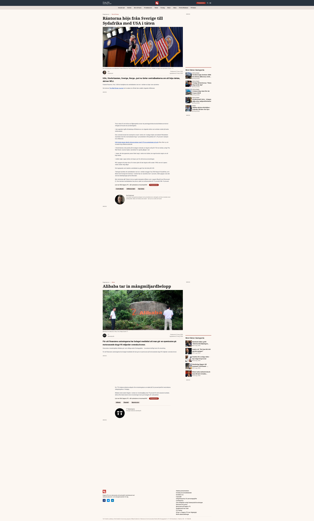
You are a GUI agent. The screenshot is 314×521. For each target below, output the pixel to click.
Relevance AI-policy (181, 504)
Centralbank (119, 189)
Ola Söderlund (130, 195)
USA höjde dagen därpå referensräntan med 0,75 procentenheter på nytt (136, 142)
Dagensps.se (106, 14)
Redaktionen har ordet (182, 508)
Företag (163, 7)
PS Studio (193, 7)
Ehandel (126, 402)
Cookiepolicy (179, 500)
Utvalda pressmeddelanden (184, 493)
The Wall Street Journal (116, 88)
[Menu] (210, 3)
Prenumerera (201, 3)
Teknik (156, 7)
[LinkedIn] (112, 500)
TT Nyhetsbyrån (130, 409)
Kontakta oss (179, 494)
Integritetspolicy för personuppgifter (186, 498)
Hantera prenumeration (182, 491)
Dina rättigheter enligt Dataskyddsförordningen (189, 502)
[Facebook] (104, 500)
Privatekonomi (148, 7)
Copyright (178, 496)
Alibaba (118, 402)
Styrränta (141, 189)
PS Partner (179, 510)
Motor (169, 7)
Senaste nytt (121, 7)
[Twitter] (108, 500)
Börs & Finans (137, 7)
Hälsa (174, 7)
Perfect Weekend (183, 7)
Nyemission (135, 402)
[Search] (208, 3)
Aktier (113, 282)
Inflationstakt (131, 189)
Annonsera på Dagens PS (183, 506)
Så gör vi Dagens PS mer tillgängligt (186, 512)
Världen (129, 7)
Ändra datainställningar (182, 514)
